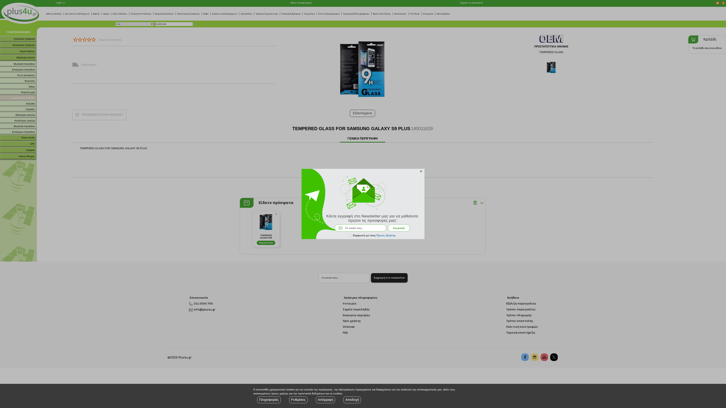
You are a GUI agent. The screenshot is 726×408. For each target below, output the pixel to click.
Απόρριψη (325, 400)
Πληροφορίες (269, 400)
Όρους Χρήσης (386, 235)
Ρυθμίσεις (298, 400)
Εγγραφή (399, 228)
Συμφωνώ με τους (374, 235)
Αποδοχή (352, 400)
